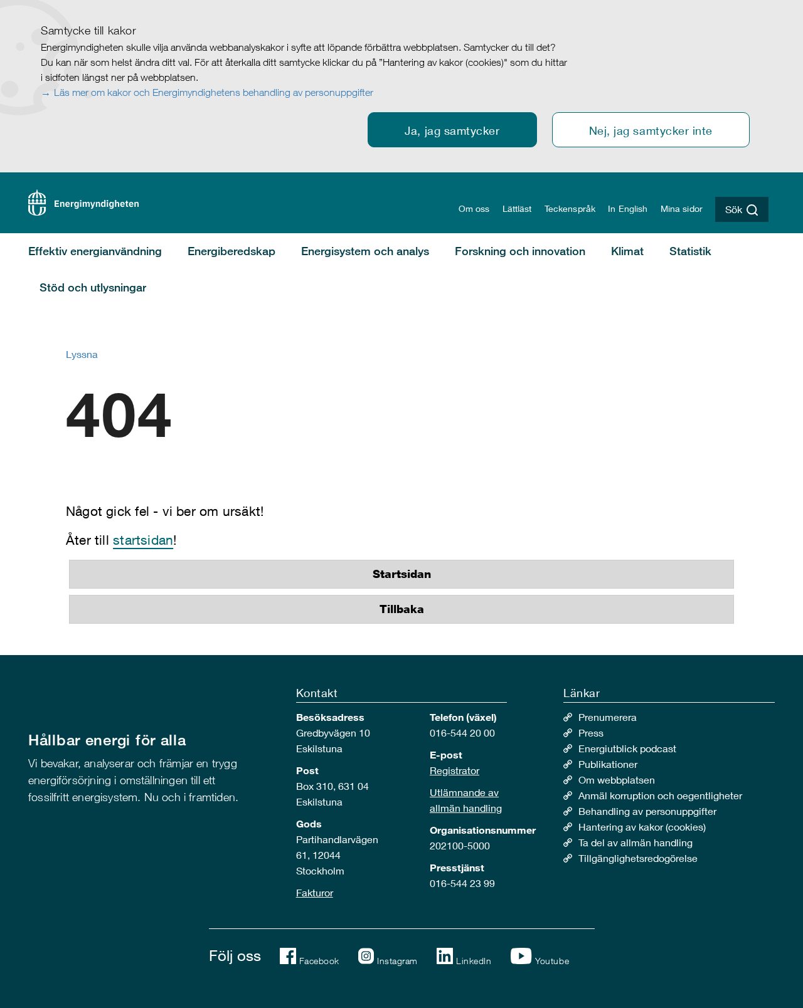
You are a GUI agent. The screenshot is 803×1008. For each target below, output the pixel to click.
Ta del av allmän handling (635, 842)
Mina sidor (682, 208)
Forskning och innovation (520, 251)
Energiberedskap (231, 251)
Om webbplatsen (616, 779)
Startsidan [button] (402, 574)
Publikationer (607, 764)
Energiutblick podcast (627, 748)
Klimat (627, 251)
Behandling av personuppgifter (647, 811)
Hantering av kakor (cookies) (642, 826)
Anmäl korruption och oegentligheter (660, 795)
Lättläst (517, 208)
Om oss (474, 208)
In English (627, 208)
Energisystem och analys (365, 251)
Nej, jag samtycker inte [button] (651, 130)
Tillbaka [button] (402, 609)
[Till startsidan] (83, 201)
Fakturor (314, 892)
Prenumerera (607, 717)
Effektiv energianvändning (95, 251)
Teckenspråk (570, 208)
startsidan (143, 540)
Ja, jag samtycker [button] (452, 130)
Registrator (454, 770)
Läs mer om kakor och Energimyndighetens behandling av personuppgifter (213, 92)
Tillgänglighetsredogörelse (638, 858)
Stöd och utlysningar (93, 287)
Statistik (690, 251)
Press (591, 732)
